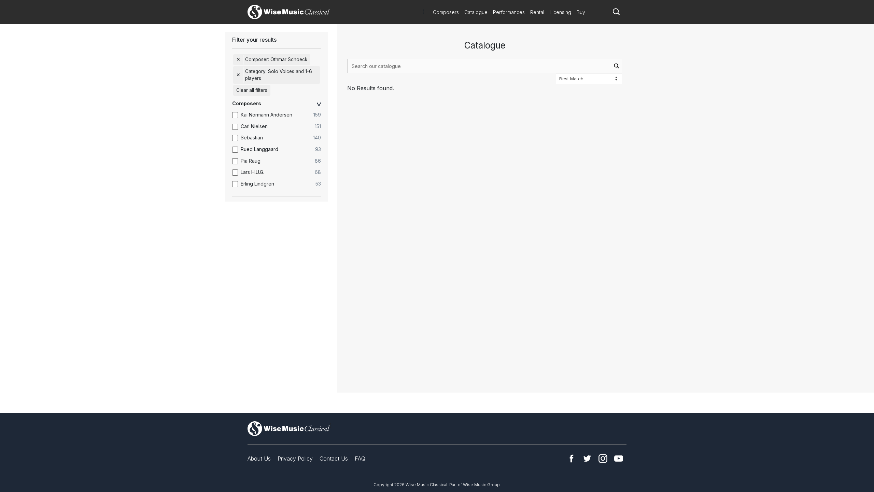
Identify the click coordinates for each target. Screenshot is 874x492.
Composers (446, 12)
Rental (537, 12)
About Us (259, 458)
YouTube (618, 458)
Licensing (560, 12)
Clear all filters (251, 90)
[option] (280, 115)
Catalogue (476, 12)
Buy (581, 12)
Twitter (587, 458)
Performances (509, 12)
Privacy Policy (295, 458)
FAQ (360, 458)
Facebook (571, 458)
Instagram (602, 458)
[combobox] (484, 66)
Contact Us (334, 458)
